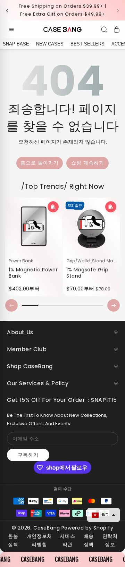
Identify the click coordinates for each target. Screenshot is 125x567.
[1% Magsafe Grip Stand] (91, 226)
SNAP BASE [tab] (16, 43)
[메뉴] (11, 29)
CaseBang (46, 527)
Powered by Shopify (87, 527)
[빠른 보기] (53, 206)
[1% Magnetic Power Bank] (33, 226)
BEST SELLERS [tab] (87, 43)
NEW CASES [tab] (50, 43)
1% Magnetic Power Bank (33, 272)
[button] (9, 10)
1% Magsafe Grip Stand (87, 272)
